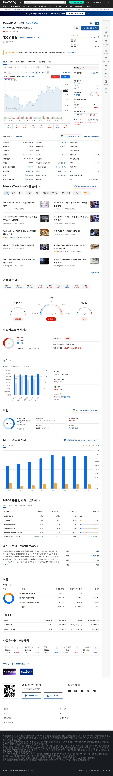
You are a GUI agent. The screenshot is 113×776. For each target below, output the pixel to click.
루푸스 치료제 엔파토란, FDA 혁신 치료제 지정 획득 (70, 261)
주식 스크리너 (18, 9)
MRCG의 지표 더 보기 (91, 136)
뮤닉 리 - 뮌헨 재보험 (11, 647)
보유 (5, 579)
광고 (61, 713)
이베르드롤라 (87, 647)
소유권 (17, 67)
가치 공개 (94, 37)
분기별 (11, 445)
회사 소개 (63, 709)
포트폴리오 (7, 718)
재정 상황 (31, 61)
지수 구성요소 (46, 67)
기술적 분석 (10, 280)
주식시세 (7, 9)
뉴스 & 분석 (20, 61)
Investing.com (7, 209)
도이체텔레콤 (67, 647)
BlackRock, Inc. (10, 629)
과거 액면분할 (35, 67)
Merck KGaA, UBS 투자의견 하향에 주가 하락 (19, 204)
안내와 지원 (64, 718)
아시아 (93, 9)
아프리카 (99, 9)
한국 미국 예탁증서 (70, 9)
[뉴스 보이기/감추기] (48, 72)
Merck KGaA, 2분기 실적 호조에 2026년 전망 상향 (70, 204)
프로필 (10, 67)
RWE (45, 647)
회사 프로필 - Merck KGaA (19, 545)
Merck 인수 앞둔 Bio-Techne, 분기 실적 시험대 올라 (19, 261)
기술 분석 (41, 61)
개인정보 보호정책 (93, 770)
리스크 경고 (106, 770)
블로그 (6, 709)
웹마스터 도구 (8, 722)
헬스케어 (96, 556)
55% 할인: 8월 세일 (76, 2)
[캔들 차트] (5, 72)
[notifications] (104, 2)
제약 (97, 551)
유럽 (83, 9)
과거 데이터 (25, 67)
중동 (88, 9)
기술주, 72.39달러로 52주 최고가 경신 (18, 245)
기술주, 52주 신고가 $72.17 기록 (67, 231)
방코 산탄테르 (28, 647)
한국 (25, 9)
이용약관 (82, 770)
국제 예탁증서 (58, 9)
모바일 (6, 713)
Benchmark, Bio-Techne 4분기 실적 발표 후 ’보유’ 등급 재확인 (20, 218)
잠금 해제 (39, 536)
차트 (11, 61)
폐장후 (50, 9)
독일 (97, 565)
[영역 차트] (9, 72)
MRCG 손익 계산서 (14, 440)
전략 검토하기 (71, 52)
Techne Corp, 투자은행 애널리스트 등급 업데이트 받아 (19, 232)
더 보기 (5, 565)
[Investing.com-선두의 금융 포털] (12, 2)
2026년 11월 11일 (61, 167)
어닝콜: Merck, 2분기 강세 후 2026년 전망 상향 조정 (71, 218)
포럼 (49, 61)
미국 (78, 9)
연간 (4, 445)
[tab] (8, 286)
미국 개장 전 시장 (41, 9)
